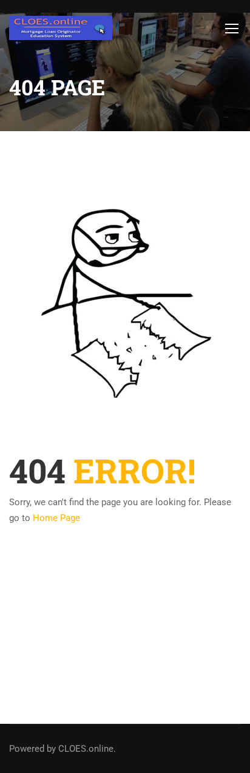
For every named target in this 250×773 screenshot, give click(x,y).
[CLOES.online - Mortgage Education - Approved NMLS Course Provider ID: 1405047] (60, 28)
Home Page (56, 517)
